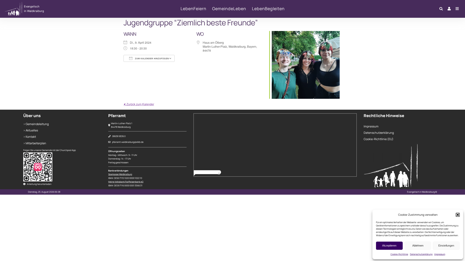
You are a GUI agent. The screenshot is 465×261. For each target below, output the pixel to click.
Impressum (439, 254)
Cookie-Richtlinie (399, 254)
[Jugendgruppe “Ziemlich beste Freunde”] (50, 9)
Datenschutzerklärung (421, 254)
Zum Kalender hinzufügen (151, 58)
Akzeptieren (389, 245)
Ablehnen (417, 245)
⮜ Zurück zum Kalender (139, 104)
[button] (458, 215)
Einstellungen (446, 245)
